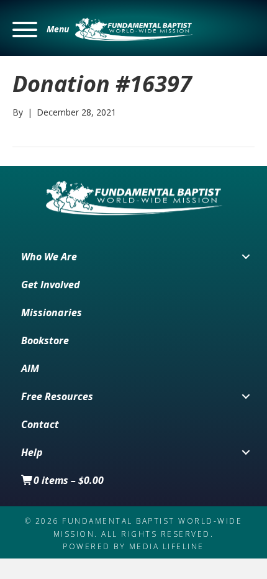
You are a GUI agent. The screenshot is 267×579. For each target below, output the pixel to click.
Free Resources (57, 396)
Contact (40, 424)
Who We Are (49, 256)
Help (32, 452)
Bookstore (45, 340)
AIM (30, 368)
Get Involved (50, 284)
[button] (40, 29)
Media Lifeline (166, 546)
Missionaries (51, 312)
